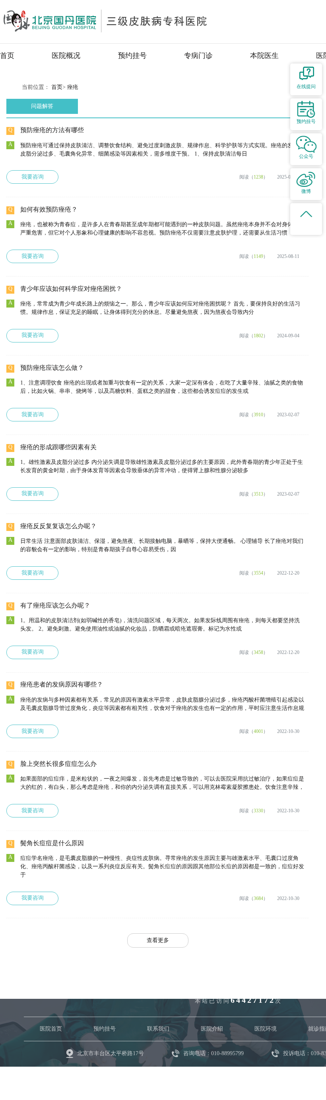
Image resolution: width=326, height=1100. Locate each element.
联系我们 (158, 1029)
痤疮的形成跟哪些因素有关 (58, 447)
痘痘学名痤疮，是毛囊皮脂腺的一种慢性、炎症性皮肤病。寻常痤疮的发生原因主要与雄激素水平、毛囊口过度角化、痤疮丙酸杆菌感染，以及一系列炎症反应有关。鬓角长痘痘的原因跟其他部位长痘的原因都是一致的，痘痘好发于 (162, 866)
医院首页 (51, 1029)
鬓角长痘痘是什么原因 (52, 843)
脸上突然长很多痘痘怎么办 (58, 763)
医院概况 (66, 56)
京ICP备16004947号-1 (143, 1076)
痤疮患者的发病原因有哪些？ (61, 684)
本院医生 (264, 56)
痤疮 (72, 87)
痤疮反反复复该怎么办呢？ (58, 526)
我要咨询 (32, 177)
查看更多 (158, 940)
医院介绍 (212, 1029)
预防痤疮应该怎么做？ (52, 367)
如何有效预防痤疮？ (49, 209)
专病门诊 (198, 56)
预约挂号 (132, 56)
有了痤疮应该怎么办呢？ (55, 605)
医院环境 (265, 1029)
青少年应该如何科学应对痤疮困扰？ (71, 288)
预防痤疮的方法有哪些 (52, 130)
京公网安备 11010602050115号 (219, 1076)
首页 (7, 56)
